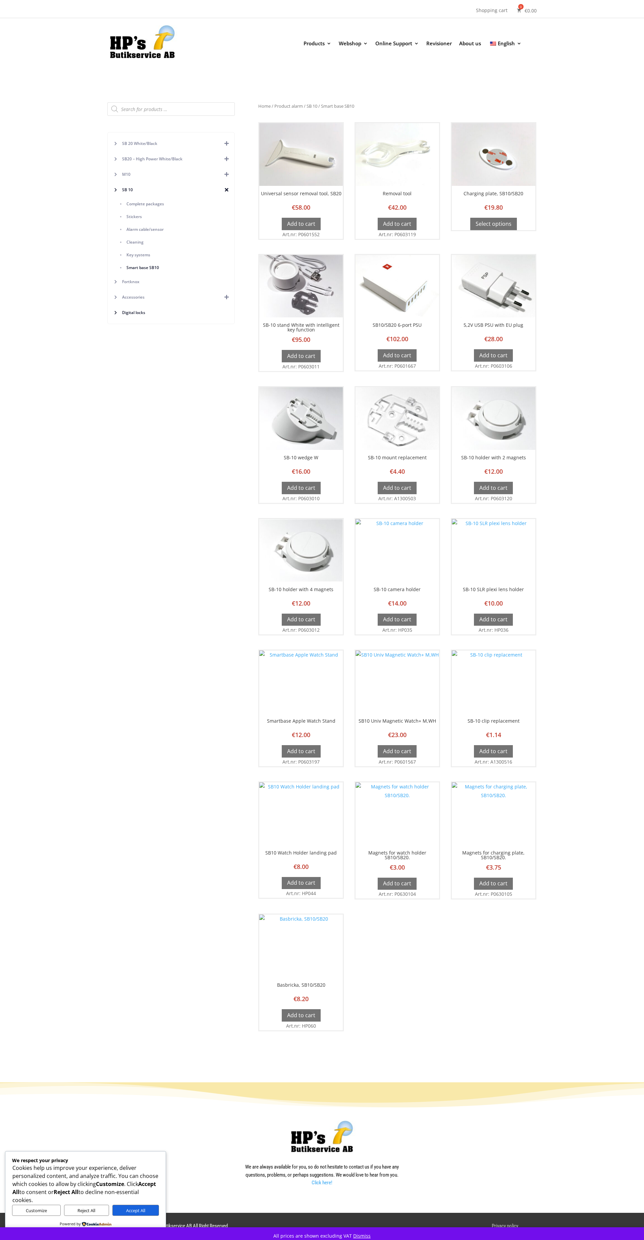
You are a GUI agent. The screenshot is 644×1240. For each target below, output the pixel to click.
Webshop (350, 44)
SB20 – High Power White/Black (152, 159)
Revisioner (439, 44)
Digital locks (133, 312)
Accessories (133, 297)
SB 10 (127, 190)
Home (264, 106)
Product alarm (288, 106)
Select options (494, 223)
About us (470, 44)
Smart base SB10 (142, 267)
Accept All (135, 1210)
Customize (36, 1210)
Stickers (134, 216)
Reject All (86, 1210)
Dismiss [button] (362, 1236)
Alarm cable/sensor (145, 229)
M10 (126, 174)
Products (314, 44)
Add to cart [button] (301, 223)
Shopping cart (491, 10)
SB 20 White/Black (139, 143)
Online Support (393, 44)
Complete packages (145, 204)
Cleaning (135, 242)
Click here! (322, 1183)
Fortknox (131, 282)
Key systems (138, 255)
